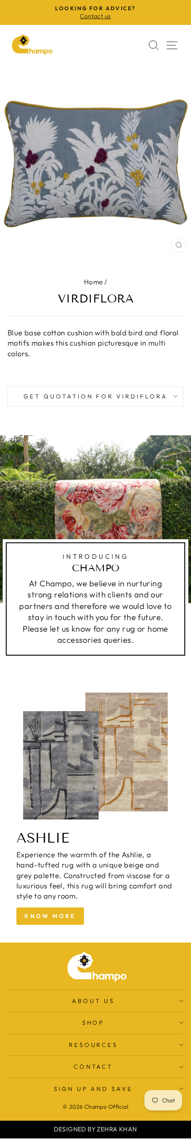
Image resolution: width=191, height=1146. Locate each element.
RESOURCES (93, 1044)
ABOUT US (93, 1000)
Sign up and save (93, 1088)
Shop (93, 1022)
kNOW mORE (50, 915)
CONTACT (93, 1066)
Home (93, 282)
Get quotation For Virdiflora (95, 396)
